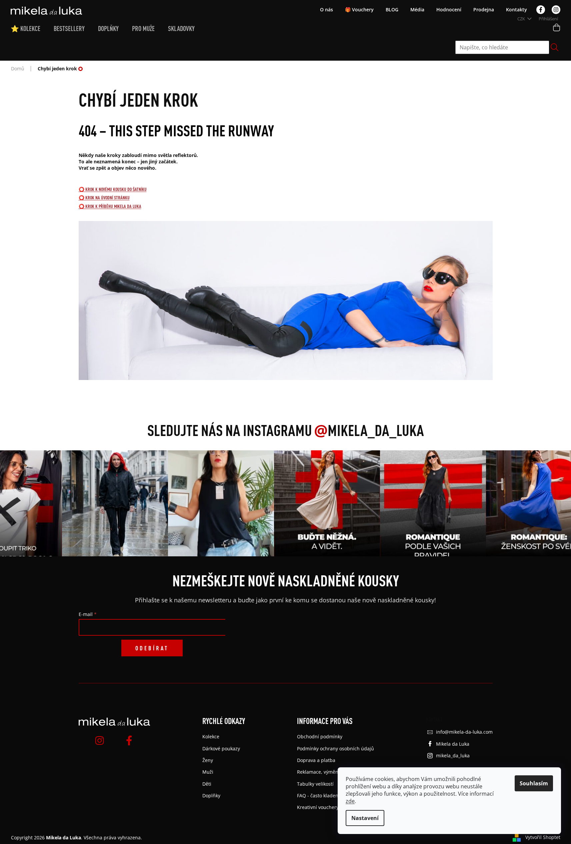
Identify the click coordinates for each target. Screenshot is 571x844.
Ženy (207, 760)
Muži (207, 772)
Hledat (554, 47)
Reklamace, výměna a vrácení (330, 772)
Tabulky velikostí (315, 784)
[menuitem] (32, 28)
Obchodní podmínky (319, 736)
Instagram (556, 9)
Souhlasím (534, 783)
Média (417, 9)
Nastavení (365, 818)
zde (350, 801)
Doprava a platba (316, 760)
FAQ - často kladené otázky (326, 795)
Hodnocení (448, 9)
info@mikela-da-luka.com (464, 732)
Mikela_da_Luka (369, 430)
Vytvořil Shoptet (542, 837)
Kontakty (516, 9)
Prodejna (483, 9)
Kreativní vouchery (318, 807)
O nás (326, 9)
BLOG (392, 9)
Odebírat (152, 648)
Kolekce (210, 736)
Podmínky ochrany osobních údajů (335, 748)
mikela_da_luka (453, 755)
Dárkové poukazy (221, 748)
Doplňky (211, 795)
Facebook (540, 9)
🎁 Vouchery (359, 9)
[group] (113, 503)
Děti (206, 784)
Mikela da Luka (452, 744)
